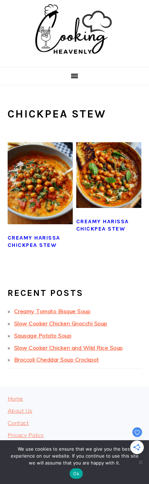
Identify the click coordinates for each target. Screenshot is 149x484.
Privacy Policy (26, 434)
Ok (76, 473)
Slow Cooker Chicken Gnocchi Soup (60, 323)
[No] (140, 462)
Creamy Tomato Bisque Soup (52, 311)
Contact (18, 422)
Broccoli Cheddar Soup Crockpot (56, 359)
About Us (20, 410)
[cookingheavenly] (74, 58)
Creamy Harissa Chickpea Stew (34, 241)
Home (15, 398)
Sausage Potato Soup (43, 335)
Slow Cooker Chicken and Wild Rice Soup (68, 347)
